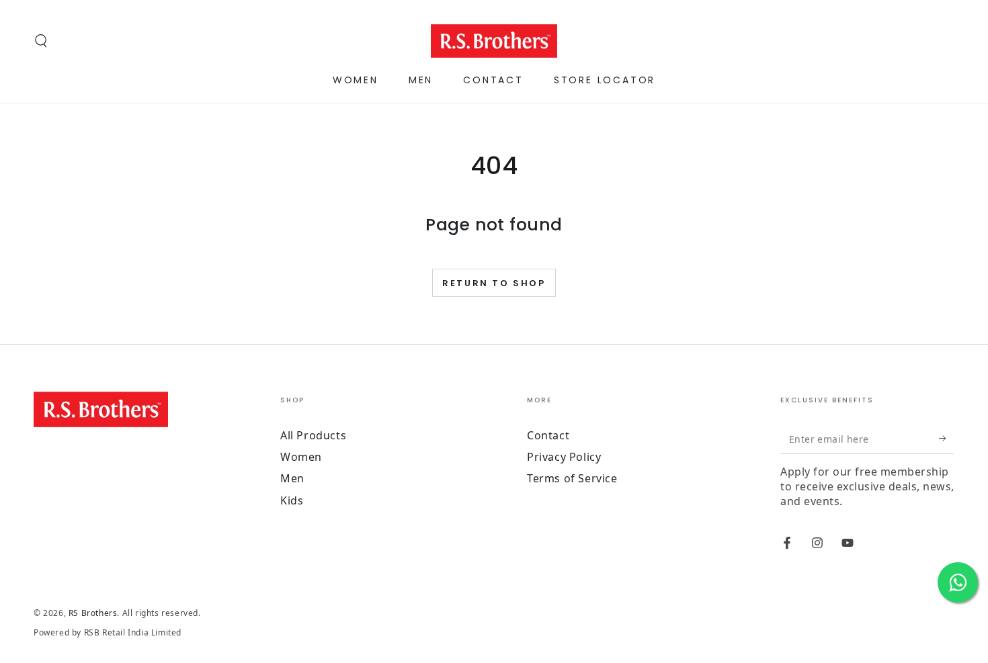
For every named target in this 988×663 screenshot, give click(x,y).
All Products (313, 435)
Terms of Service (572, 478)
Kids (291, 500)
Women (301, 456)
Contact (548, 435)
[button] (41, 41)
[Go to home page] (494, 41)
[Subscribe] (946, 438)
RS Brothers (93, 613)
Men (292, 478)
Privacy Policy (564, 456)
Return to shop (493, 283)
